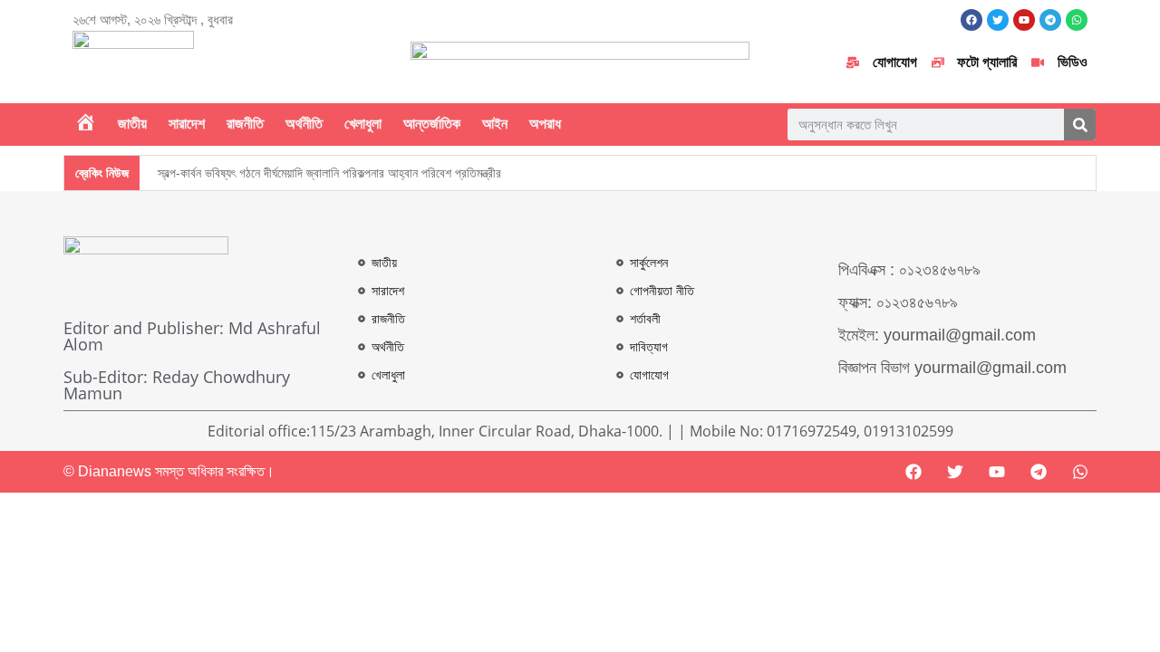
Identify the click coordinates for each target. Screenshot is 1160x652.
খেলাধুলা (363, 123)
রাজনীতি (245, 123)
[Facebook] (971, 20)
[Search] (1080, 124)
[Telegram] (1038, 471)
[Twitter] (955, 471)
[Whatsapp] (1080, 471)
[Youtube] (997, 471)
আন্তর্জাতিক (431, 123)
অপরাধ (545, 123)
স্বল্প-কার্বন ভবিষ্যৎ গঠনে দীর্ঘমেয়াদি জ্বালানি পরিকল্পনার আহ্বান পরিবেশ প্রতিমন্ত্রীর (329, 173)
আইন (495, 123)
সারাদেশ (187, 123)
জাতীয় (132, 123)
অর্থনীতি (304, 123)
